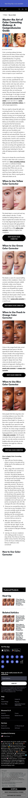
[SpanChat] (7, 661)
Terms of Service (9, 691)
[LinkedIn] (12, 661)
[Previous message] (1, 3)
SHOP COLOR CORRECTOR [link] (14, 375)
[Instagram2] (2, 666)
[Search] (19, 9)
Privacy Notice (8, 689)
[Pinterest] (12, 656)
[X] (2, 661)
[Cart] (26, 9)
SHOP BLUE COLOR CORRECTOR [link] (14, 450)
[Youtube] (21, 656)
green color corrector (17, 299)
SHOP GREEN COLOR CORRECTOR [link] (14, 305)
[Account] (23, 9)
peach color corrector (9, 368)
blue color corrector (10, 435)
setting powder (12, 535)
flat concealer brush (18, 468)
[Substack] (17, 661)
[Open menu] (2, 9)
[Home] (5, 9)
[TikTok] (2, 656)
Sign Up (14, 683)
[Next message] (26, 3)
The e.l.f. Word (12, 15)
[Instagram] (7, 656)
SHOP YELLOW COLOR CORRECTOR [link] (14, 238)
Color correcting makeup (17, 161)
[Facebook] (17, 656)
